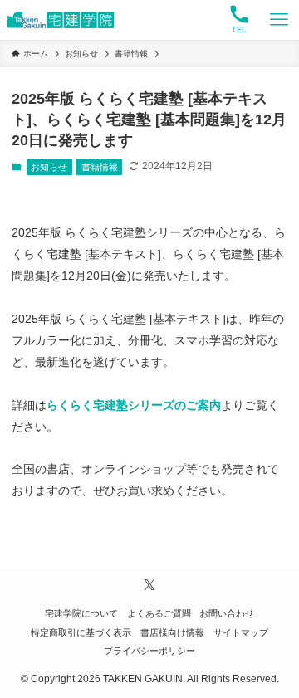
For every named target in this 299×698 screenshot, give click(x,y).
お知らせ (49, 167)
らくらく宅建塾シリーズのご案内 (134, 405)
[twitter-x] (149, 585)
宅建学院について (81, 613)
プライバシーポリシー (149, 651)
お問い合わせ (226, 613)
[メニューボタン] (279, 20)
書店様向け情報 (172, 632)
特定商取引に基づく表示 (81, 632)
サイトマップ (240, 632)
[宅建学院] (60, 20)
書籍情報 (99, 167)
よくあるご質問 (159, 613)
